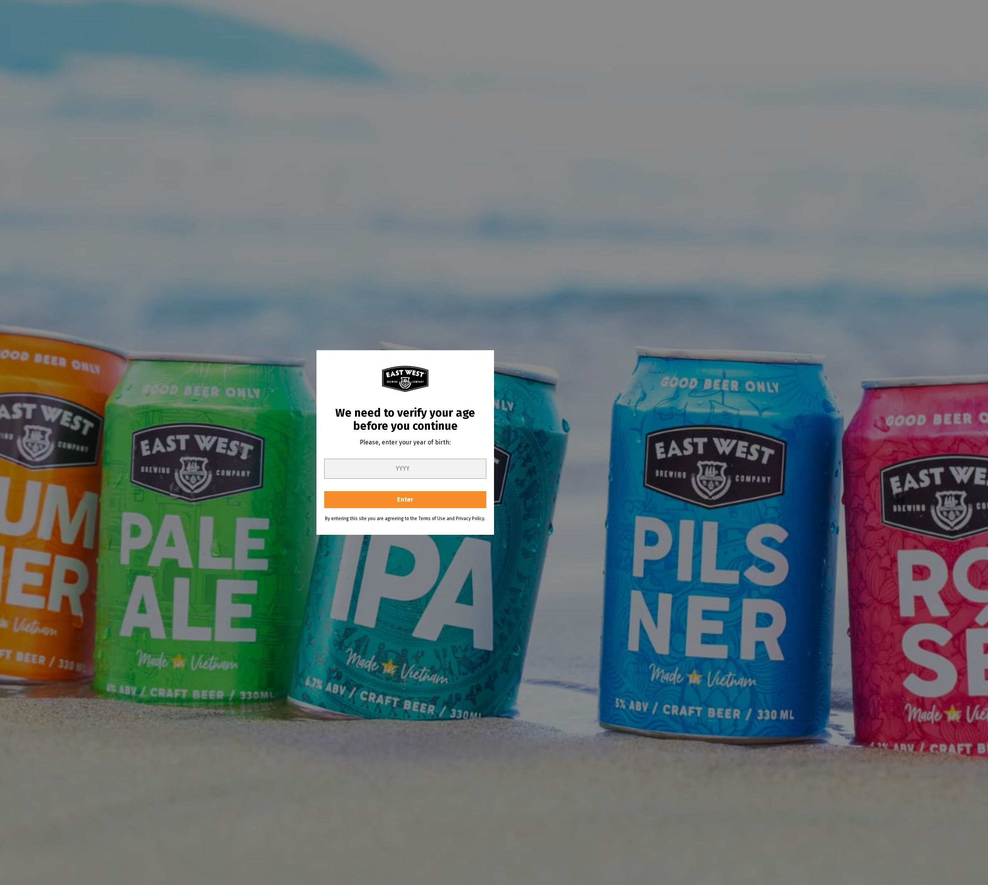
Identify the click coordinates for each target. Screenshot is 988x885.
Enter (405, 499)
